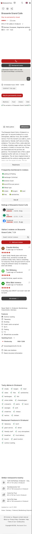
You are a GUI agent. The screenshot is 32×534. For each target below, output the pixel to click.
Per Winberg (11, 270)
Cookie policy (21, 521)
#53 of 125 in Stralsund (11, 24)
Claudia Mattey (12, 247)
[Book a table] (16, 61)
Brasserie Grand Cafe (11, 13)
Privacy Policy (14, 519)
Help (27, 519)
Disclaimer (22, 519)
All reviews (12, 298)
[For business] (14, 2)
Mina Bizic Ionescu (13, 282)
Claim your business (10, 350)
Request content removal (20, 517)
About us (6, 519)
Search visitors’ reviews (10, 237)
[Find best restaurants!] (6, 3)
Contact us (9, 517)
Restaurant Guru (21, 525)
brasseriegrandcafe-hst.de (12, 346)
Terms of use (12, 521)
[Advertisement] (16, 44)
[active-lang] (26, 2)
